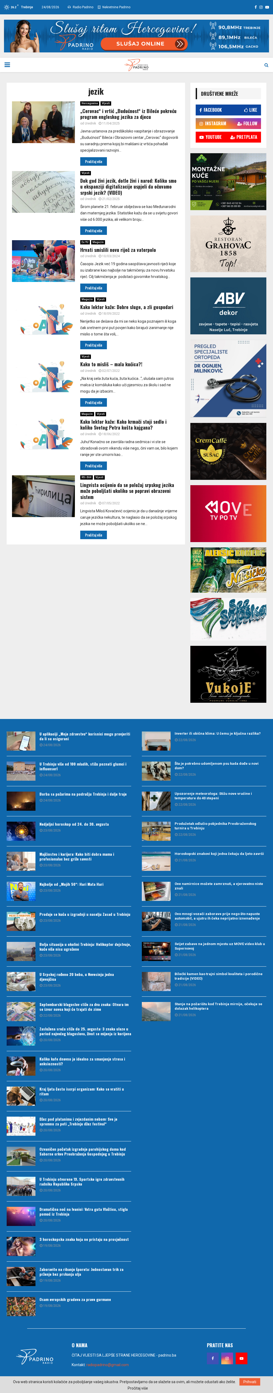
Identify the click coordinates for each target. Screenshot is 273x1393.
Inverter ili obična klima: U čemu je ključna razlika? (218, 733)
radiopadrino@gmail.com (107, 1365)
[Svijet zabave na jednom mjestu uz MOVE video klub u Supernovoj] (156, 951)
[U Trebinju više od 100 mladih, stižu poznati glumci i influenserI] (21, 771)
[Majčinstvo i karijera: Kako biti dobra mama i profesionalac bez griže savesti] (21, 861)
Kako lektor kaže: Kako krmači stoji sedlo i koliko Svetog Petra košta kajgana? (123, 424)
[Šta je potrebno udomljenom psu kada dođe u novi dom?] (156, 771)
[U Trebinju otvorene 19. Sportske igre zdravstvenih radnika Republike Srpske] (21, 1186)
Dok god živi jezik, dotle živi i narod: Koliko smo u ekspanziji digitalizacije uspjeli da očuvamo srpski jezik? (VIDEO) (128, 186)
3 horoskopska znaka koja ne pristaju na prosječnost (84, 1239)
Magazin (98, 242)
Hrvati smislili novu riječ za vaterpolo (118, 249)
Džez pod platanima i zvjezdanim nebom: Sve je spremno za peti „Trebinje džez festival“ (78, 1121)
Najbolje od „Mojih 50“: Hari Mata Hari (71, 884)
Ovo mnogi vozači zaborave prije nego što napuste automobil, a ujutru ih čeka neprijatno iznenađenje (217, 916)
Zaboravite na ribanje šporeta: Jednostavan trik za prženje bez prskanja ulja (81, 1271)
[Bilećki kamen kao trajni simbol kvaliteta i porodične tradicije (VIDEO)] (156, 981)
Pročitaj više (138, 1388)
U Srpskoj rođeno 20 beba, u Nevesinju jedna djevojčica (76, 976)
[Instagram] (227, 1358)
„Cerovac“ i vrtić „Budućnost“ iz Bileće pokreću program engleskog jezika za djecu (128, 113)
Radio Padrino (82, 7)
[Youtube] (241, 1358)
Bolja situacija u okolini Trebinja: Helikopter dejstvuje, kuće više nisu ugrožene (85, 946)
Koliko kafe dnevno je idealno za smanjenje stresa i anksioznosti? (82, 1061)
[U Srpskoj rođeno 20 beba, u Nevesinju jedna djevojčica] (21, 981)
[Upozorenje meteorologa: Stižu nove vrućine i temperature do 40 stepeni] (156, 801)
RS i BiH (86, 477)
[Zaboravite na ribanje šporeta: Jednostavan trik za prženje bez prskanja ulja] (21, 1276)
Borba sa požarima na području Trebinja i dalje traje (83, 794)
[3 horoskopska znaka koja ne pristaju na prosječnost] (21, 1246)
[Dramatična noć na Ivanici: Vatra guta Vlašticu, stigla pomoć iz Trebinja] (21, 1216)
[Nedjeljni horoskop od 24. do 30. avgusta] (21, 831)
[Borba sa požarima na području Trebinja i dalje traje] (21, 801)
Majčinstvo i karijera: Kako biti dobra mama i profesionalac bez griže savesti (76, 856)
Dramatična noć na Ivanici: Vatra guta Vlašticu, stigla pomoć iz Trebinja (83, 1211)
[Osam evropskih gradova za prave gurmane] (21, 1306)
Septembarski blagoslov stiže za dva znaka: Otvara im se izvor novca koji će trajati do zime (84, 1006)
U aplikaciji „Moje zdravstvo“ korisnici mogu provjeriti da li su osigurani (84, 736)
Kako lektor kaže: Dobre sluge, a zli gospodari (126, 306)
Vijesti (106, 103)
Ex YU (85, 242)
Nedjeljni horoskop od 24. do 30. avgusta (74, 824)
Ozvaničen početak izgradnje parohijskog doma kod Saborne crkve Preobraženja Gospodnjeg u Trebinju (82, 1151)
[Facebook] (213, 1358)
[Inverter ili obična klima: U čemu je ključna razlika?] (156, 741)
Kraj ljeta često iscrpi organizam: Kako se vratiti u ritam (81, 1091)
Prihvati (249, 1382)
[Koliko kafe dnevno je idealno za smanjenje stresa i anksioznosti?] (21, 1066)
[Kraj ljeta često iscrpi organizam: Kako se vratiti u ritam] (21, 1096)
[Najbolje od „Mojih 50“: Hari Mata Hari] (21, 891)
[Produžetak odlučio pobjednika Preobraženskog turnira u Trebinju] (156, 831)
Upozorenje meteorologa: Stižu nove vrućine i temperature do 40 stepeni (213, 796)
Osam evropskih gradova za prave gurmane (75, 1299)
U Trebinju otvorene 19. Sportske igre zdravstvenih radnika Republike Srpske (82, 1181)
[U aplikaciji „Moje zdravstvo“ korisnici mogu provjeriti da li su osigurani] (21, 741)
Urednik (90, 123)
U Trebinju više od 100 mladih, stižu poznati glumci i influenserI (82, 766)
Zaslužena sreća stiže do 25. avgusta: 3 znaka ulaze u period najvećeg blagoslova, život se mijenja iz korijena (85, 1031)
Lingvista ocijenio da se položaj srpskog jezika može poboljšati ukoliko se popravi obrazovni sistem (127, 490)
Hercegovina (90, 103)
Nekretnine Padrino (116, 7)
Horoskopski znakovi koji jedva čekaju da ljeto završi (219, 854)
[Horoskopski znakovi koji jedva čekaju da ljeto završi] (156, 861)
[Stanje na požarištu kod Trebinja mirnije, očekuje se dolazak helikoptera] (156, 1011)
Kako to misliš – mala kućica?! (111, 364)
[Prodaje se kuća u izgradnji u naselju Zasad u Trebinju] (21, 921)
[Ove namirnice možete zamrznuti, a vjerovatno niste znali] (156, 891)
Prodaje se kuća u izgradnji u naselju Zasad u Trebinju (84, 914)
